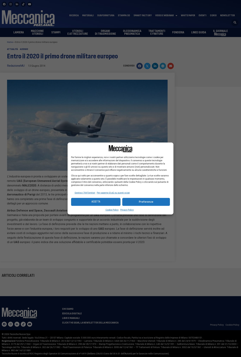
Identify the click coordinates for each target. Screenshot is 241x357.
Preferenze (146, 201)
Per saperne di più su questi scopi (113, 193)
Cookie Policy (112, 210)
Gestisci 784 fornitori (85, 193)
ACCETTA (96, 201)
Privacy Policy (127, 210)
